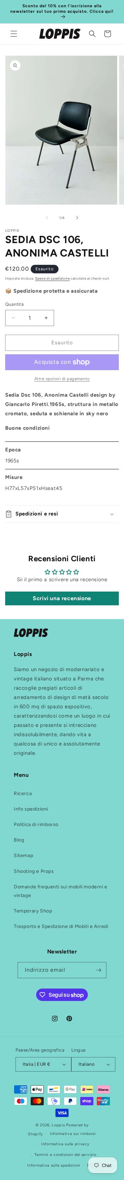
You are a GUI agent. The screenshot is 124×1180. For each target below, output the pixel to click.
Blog (19, 840)
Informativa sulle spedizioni (53, 1165)
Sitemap (23, 855)
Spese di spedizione (52, 278)
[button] (13, 33)
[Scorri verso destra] (77, 217)
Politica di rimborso (36, 824)
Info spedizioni (31, 809)
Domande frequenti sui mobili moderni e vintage (60, 891)
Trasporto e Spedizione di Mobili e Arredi (61, 926)
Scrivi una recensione (62, 598)
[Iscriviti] (98, 970)
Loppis (59, 1125)
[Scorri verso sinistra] (46, 217)
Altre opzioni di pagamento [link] (62, 378)
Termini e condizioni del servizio (65, 1154)
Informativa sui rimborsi (73, 1133)
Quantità (14, 304)
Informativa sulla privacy (65, 1144)
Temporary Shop (33, 911)
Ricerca (23, 793)
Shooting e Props (34, 871)
